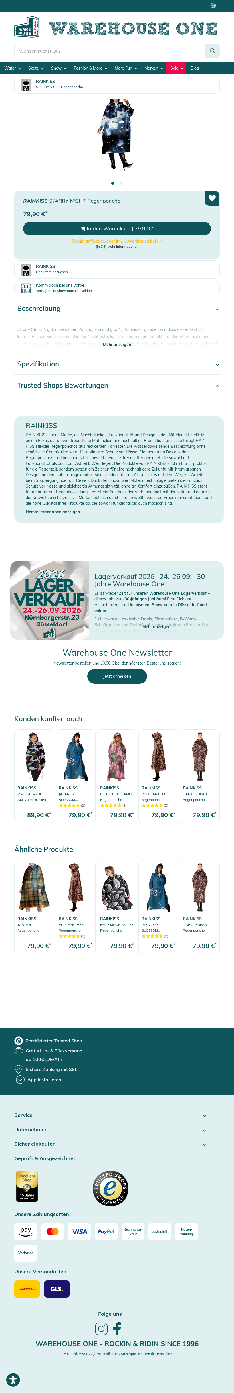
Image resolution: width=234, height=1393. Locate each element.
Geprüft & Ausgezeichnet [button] (44, 1159)
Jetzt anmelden (117, 676)
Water (10, 68)
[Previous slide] (24, 140)
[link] (34, 776)
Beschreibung (39, 308)
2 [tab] (121, 183)
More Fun (124, 68)
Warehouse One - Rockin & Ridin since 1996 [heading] (117, 1343)
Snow (57, 68)
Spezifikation (38, 364)
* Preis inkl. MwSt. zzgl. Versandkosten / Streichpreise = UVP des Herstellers (117, 1354)
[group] (48, 1040)
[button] (156, 621)
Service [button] (23, 1115)
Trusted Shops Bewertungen (62, 385)
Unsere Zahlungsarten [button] (41, 1214)
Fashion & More (89, 68)
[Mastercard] (52, 1231)
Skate (34, 68)
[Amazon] (25, 1231)
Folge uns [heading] (110, 1314)
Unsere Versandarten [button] (40, 1272)
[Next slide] (210, 140)
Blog (195, 68)
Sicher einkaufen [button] (35, 1144)
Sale (174, 68)
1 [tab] (113, 183)
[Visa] (79, 1231)
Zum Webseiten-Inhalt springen (29, 2)
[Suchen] (212, 51)
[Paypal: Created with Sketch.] (106, 1231)
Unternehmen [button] (31, 1130)
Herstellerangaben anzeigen (53, 511)
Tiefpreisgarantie (118, 5)
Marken (151, 68)
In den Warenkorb (119, 228)
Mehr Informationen (122, 246)
